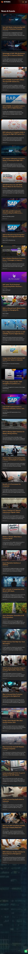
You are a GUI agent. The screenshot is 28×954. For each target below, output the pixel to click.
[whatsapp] (25, 951)
